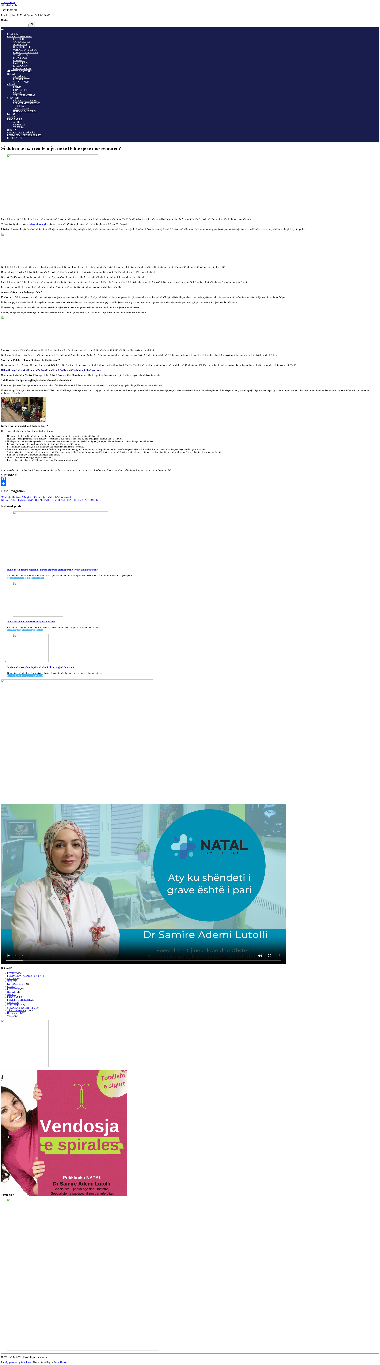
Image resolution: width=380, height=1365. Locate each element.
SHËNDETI (13, 98)
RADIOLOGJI (20, 65)
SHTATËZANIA (21, 82)
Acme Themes (60, 1362)
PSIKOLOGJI (20, 57)
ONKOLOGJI (20, 44)
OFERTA (11, 130)
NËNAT (11, 74)
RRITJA (17, 92)
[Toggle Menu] (2, 29)
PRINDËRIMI (20, 90)
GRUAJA (12, 978)
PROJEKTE (19, 124)
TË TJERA (18, 106)
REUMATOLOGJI (22, 68)
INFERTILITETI (21, 79)
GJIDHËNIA (19, 76)
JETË (9, 981)
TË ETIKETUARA (34, 578)
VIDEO (11, 116)
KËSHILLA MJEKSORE (25, 100)
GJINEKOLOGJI (21, 41)
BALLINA (12, 33)
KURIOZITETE (15, 114)
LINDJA (17, 87)
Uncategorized (14, 1013)
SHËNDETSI (13, 1005)
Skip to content (8, 2)
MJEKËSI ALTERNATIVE (26, 103)
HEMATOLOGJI (21, 47)
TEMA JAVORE (21, 108)
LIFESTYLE (13, 989)
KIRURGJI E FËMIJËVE (25, 52)
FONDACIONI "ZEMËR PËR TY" (24, 135)
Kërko (4, 20)
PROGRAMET (14, 119)
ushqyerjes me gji (37, 224)
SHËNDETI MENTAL (24, 95)
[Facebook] (190, 479)
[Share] (190, 483)
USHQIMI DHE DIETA (25, 49)
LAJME (11, 986)
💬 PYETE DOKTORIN (19, 71)
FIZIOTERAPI (20, 63)
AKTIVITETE (20, 122)
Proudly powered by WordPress (16, 1362)
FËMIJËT (12, 84)
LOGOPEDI (19, 60)
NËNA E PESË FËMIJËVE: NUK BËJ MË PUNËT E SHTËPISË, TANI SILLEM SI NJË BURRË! (49, 500)
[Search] (32, 24)
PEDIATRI (18, 39)
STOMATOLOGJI (22, 55)
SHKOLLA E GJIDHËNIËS (21, 132)
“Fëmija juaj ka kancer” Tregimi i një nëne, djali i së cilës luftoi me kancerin (36, 497)
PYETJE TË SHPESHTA (19, 36)
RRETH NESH (14, 138)
